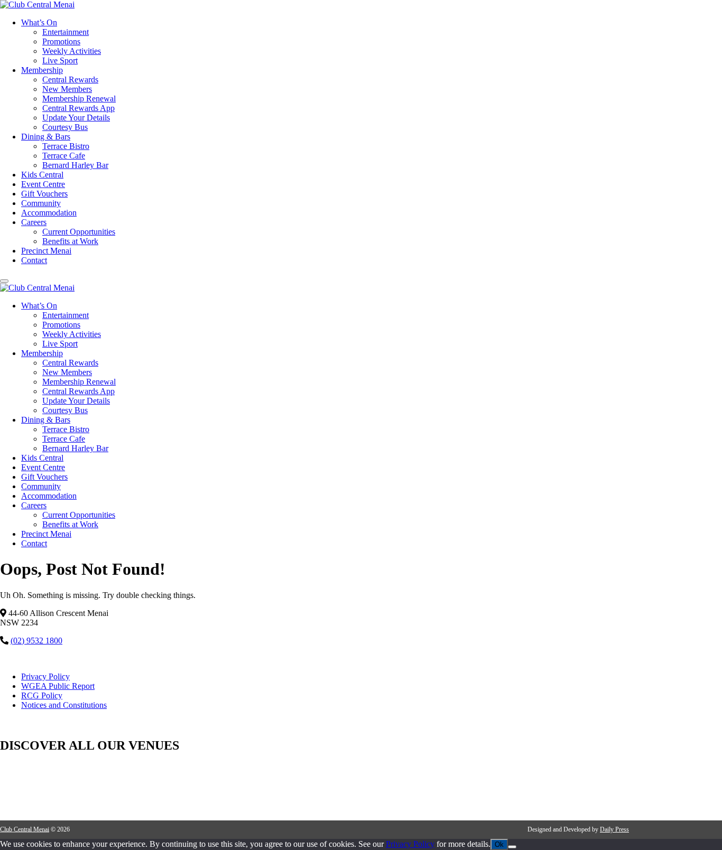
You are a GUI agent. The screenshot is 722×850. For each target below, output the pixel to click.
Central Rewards (70, 79)
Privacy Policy (45, 676)
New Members (67, 89)
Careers (34, 222)
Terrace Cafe (63, 155)
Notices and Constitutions (64, 704)
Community (41, 203)
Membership (42, 70)
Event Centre (43, 184)
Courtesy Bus (65, 127)
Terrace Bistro (65, 146)
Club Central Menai (24, 829)
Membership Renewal (79, 98)
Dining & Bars (45, 136)
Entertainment (65, 31)
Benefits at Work (70, 241)
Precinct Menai (46, 250)
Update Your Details (76, 117)
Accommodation (49, 212)
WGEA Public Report (58, 685)
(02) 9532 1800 (36, 640)
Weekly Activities (71, 50)
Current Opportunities (78, 231)
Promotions (61, 41)
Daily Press (614, 829)
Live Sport (60, 60)
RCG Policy (41, 695)
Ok (499, 844)
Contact (34, 260)
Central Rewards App (78, 108)
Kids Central (42, 174)
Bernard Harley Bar (75, 165)
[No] (512, 846)
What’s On (39, 22)
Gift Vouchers (44, 193)
